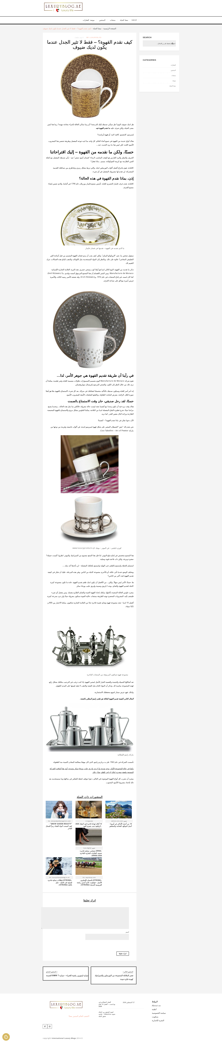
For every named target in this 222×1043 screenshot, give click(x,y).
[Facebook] (45, 1026)
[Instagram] (50, 1026)
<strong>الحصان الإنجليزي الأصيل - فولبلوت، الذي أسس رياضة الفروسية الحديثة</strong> (89, 882)
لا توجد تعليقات (78, 37)
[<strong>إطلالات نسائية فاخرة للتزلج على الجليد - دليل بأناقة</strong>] (59, 866)
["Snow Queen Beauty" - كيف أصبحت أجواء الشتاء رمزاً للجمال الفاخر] (59, 810)
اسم (127, 932)
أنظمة (154, 1009)
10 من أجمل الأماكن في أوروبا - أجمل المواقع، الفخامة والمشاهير (120, 825)
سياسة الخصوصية (159, 1013)
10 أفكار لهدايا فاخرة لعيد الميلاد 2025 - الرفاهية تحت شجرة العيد (89, 825)
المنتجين (102, 20)
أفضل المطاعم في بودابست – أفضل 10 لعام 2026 (107, 1004)
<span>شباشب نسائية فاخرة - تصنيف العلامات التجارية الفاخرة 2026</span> (90, 853)
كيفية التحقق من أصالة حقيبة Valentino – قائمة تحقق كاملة (107, 1014)
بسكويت (155, 1016)
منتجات (112, 20)
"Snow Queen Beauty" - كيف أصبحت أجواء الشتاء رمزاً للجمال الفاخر (59, 826)
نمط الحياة (124, 20)
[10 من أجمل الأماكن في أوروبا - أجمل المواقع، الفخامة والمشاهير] (118, 810)
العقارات (86, 20)
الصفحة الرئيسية (109, 28)
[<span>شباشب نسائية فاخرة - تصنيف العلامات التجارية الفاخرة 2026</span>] (89, 837)
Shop (134, 20)
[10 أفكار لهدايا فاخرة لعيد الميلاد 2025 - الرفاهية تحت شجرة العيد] (89, 810)
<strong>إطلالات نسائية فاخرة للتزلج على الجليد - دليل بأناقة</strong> (60, 882)
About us (156, 1005)
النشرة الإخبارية (158, 1020)
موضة (92, 20)
